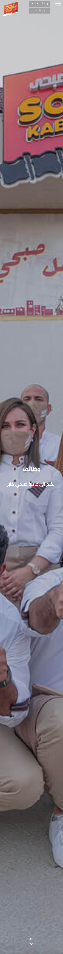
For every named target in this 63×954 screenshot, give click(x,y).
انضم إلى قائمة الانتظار (39, 10)
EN (43, 3)
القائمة (34, 3)
